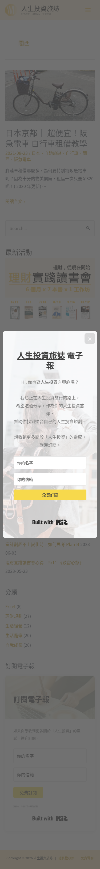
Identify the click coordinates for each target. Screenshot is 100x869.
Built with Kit (50, 522)
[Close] (90, 338)
